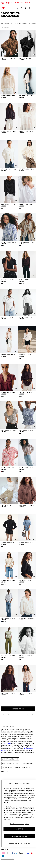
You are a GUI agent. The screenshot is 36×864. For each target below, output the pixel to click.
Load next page (18, 709)
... (22, 715)
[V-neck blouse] (27, 264)
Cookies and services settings (19, 843)
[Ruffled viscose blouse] (27, 116)
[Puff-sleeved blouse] (9, 377)
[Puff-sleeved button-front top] (9, 264)
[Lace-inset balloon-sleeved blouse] (27, 603)
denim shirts (7, 743)
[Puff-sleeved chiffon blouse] (9, 116)
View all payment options (7, 859)
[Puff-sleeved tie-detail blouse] (9, 415)
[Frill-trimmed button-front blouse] (9, 227)
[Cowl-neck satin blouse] (9, 189)
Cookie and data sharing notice (19, 824)
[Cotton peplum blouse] (9, 527)
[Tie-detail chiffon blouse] (9, 43)
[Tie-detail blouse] (27, 377)
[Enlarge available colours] (2, 62)
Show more (5, 772)
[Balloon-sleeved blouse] (27, 490)
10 (27, 715)
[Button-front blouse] (9, 339)
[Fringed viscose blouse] (9, 154)
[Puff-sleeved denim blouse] (27, 527)
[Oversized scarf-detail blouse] (27, 227)
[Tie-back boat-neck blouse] (9, 490)
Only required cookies (19, 836)
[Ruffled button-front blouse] (27, 189)
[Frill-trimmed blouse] (27, 452)
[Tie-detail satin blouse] (27, 80)
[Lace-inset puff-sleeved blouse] (9, 678)
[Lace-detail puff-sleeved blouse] (9, 80)
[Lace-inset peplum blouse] (27, 339)
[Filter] (34, 27)
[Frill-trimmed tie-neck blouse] (27, 154)
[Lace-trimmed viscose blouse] (27, 43)
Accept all (19, 829)
